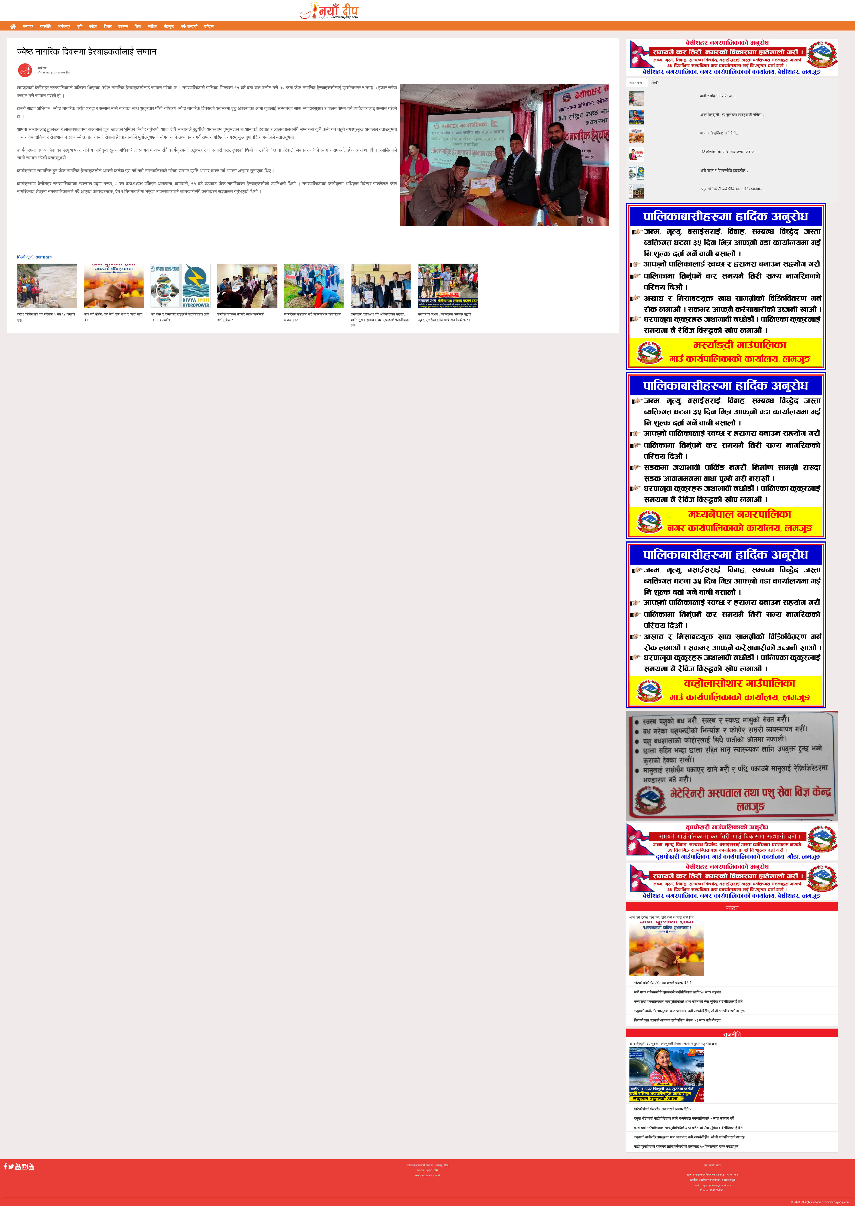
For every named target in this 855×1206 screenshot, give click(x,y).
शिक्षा (138, 26)
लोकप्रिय (656, 82)
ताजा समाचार (636, 82)
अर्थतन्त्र (64, 26)
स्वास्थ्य (123, 26)
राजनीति (45, 26)
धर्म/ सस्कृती (189, 26)
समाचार (28, 26)
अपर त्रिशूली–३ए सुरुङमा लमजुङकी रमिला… (732, 114)
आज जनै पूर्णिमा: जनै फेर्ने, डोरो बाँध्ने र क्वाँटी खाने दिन (661, 917)
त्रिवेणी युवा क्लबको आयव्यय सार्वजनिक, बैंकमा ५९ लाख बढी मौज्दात (677, 1020)
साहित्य (152, 26)
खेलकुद (169, 26)
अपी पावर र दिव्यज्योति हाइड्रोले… (724, 170)
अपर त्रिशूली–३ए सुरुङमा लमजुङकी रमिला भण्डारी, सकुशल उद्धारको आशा (673, 1043)
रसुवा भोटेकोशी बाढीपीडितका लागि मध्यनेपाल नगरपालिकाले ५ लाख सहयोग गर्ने (683, 1118)
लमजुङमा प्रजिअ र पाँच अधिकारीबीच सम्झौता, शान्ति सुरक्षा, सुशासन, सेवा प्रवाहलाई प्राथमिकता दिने (380, 319)
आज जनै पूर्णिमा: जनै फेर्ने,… (720, 133)
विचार (108, 26)
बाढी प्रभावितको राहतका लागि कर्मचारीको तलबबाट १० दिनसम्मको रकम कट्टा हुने (685, 1146)
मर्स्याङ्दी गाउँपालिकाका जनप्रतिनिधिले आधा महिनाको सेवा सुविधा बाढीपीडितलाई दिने (688, 1001)
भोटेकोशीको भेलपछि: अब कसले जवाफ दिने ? (662, 982)
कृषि (79, 26)
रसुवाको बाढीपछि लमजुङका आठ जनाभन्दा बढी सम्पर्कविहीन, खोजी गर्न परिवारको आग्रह (689, 1010)
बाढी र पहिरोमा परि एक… (718, 95)
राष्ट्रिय (209, 26)
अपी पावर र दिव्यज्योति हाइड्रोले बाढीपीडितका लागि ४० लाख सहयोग (677, 991)
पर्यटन (93, 26)
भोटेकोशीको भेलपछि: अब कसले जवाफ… (729, 151)
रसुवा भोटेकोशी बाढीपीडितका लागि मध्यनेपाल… (733, 188)
